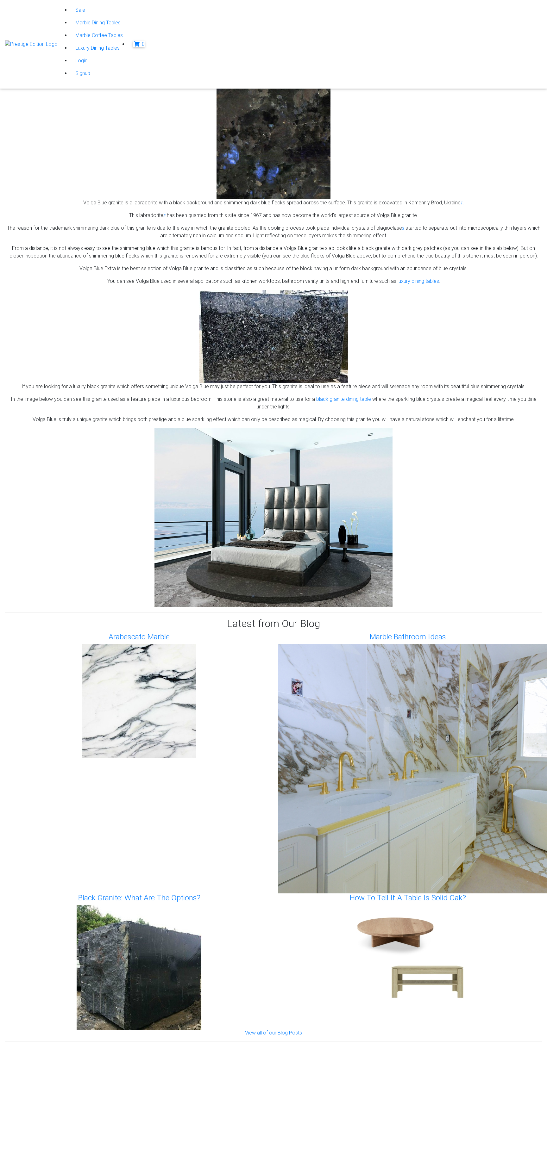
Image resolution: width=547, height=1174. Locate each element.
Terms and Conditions (46, 1155)
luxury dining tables (418, 281)
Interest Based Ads (43, 1147)
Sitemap (31, 1162)
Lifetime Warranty (310, 1066)
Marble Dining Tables (98, 23)
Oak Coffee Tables (174, 1104)
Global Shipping (308, 1089)
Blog (433, 1059)
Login (81, 61)
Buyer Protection (309, 1059)
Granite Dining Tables (177, 1066)
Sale (80, 10)
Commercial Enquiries (314, 1074)
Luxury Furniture (171, 1119)
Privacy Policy (37, 1132)
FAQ (295, 1081)
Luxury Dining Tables (97, 48)
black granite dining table (343, 399)
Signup (82, 73)
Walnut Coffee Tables (177, 1112)
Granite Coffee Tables (178, 1059)
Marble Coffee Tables (99, 35)
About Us (27, 1059)
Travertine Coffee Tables (181, 1089)
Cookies (31, 1140)
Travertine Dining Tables (180, 1097)
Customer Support (37, 1066)
